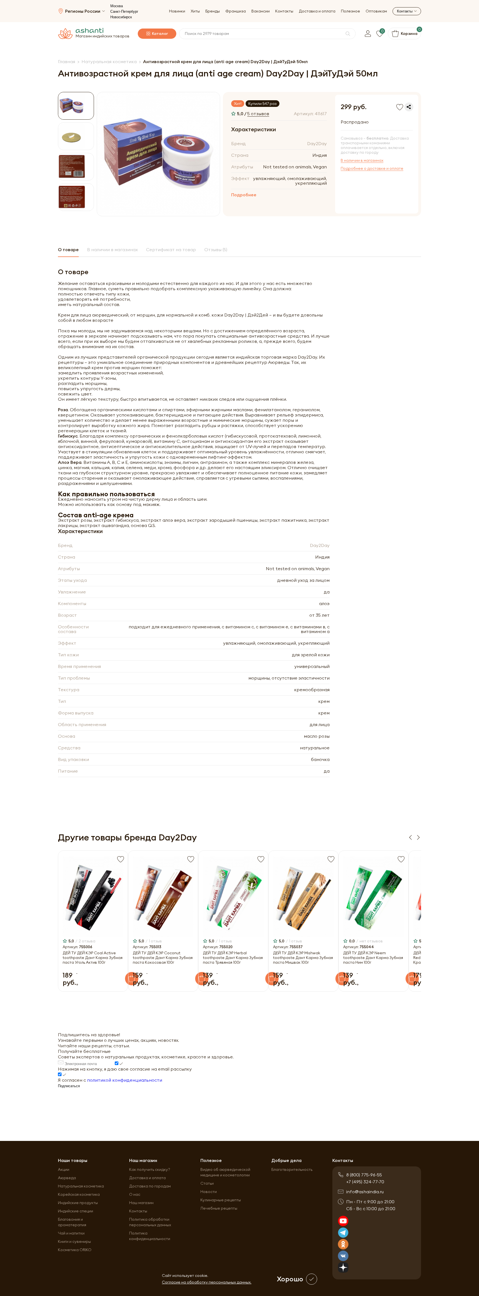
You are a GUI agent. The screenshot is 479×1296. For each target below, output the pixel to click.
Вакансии (260, 11)
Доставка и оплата (317, 11)
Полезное (350, 11)
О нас (134, 1194)
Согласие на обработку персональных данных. (206, 1282)
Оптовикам (376, 11)
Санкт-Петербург (124, 11)
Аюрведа (67, 1177)
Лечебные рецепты (218, 1208)
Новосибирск (121, 17)
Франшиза (235, 11)
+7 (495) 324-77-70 (365, 1181)
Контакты (284, 11)
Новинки (177, 11)
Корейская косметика (79, 1194)
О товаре (68, 249)
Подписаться (69, 1086)
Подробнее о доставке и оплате (372, 168)
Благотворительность (291, 1169)
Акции (63, 1169)
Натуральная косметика (81, 1186)
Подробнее (243, 194)
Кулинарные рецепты (220, 1199)
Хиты (195, 11)
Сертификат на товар (171, 249)
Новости (208, 1191)
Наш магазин (141, 1202)
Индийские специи (75, 1210)
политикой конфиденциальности (124, 1080)
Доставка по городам (150, 1186)
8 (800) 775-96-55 (364, 1174)
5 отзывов (258, 113)
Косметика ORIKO (74, 1249)
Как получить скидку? (149, 1169)
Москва (116, 6)
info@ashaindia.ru (365, 1191)
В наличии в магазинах (362, 160)
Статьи (207, 1183)
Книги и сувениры (74, 1241)
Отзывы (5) (215, 249)
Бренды (212, 11)
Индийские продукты (78, 1202)
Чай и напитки (71, 1233)
